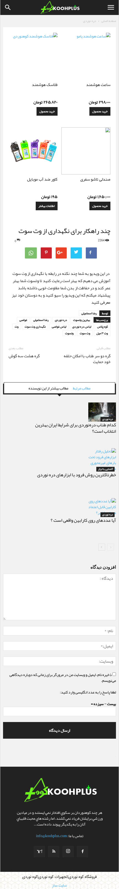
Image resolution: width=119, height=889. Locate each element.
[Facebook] (82, 851)
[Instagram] (68, 851)
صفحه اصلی (108, 20)
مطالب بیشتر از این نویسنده (48, 388)
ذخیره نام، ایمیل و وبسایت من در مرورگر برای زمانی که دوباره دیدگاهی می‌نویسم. (62, 677)
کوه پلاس (102, 326)
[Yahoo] (39, 851)
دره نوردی (89, 20)
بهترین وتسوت (81, 320)
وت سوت (85, 333)
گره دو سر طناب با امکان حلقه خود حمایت (87, 359)
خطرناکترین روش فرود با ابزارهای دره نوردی (76, 474)
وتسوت (69, 333)
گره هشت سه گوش (24, 356)
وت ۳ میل (102, 333)
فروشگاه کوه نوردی (82, 877)
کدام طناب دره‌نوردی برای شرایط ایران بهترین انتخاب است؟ (75, 428)
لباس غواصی (59, 326)
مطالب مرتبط (81, 388)
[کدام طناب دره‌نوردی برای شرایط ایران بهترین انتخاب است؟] (102, 412)
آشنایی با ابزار (105, 469)
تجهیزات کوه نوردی (53, 877)
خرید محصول (100, 111)
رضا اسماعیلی (89, 313)
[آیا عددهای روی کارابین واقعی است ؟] (102, 507)
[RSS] (53, 851)
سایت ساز (115, 756)
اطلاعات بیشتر (46, 206)
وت (17, 326)
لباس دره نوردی (81, 326)
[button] (8, 7)
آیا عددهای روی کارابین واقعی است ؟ (83, 520)
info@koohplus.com (51, 836)
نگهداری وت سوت (35, 326)
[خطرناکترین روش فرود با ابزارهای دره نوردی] (102, 460)
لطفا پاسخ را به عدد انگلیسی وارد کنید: (88, 692)
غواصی (23, 320)
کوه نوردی (29, 877)
